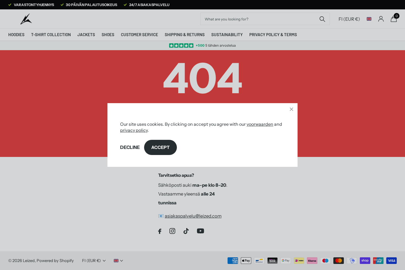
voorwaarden (260, 124)
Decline (130, 147)
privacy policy (134, 130)
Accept (160, 147)
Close (291, 109)
